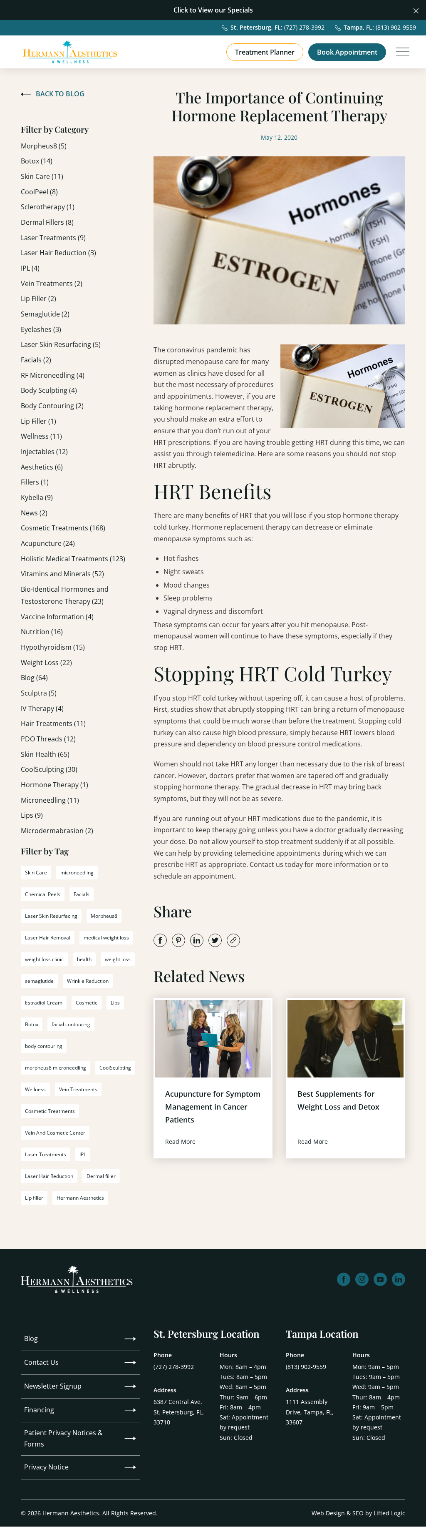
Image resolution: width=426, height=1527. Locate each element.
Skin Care (36, 872)
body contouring (43, 1046)
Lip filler (34, 1197)
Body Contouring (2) (52, 405)
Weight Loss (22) (46, 662)
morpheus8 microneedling (55, 1067)
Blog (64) (34, 677)
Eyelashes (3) (41, 329)
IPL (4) (30, 268)
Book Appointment (347, 52)
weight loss (118, 959)
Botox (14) (36, 161)
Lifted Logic (389, 1513)
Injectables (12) (44, 451)
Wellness (35, 1089)
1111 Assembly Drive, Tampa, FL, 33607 (310, 1412)
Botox (31, 1024)
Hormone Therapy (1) (54, 784)
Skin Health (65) (45, 754)
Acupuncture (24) (48, 543)
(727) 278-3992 (174, 1367)
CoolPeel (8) (39, 191)
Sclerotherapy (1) (47, 206)
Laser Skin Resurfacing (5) (61, 344)
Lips (115, 1002)
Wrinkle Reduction (88, 981)
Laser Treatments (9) (53, 237)
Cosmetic (86, 1002)
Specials (240, 10)
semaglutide (39, 981)
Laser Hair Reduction (49, 1176)
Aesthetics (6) (42, 467)
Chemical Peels (42, 894)
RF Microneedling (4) (52, 375)
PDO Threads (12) (48, 738)
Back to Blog (60, 93)
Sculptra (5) (39, 693)
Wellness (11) (41, 436)
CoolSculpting (115, 1067)
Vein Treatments (78, 1089)
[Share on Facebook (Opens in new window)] (160, 940)
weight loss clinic (44, 959)
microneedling (77, 872)
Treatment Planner (265, 52)
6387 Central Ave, (179, 1412)
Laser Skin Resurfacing (51, 915)
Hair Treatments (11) (53, 723)
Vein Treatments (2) (51, 283)
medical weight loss (106, 937)
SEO (358, 1513)
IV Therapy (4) (42, 708)
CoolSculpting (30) (49, 769)
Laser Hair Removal (47, 937)
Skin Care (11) (42, 176)
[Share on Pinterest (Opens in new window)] (178, 940)
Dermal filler (101, 1176)
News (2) (34, 512)
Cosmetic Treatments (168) (63, 527)
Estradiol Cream (43, 1002)
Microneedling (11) (50, 800)
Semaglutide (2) (45, 314)
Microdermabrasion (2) (57, 830)
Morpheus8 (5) (44, 146)
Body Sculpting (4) (49, 390)
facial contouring (71, 1024)
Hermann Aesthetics (80, 1197)
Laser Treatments (45, 1154)
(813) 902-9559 (306, 1367)
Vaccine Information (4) (57, 616)
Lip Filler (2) (38, 298)
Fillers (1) (35, 482)
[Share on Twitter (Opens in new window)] (215, 940)
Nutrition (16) (42, 631)
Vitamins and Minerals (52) (62, 573)
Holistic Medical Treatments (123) (73, 558)
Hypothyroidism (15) (53, 647)
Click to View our (199, 10)
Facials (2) (36, 359)
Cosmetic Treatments (50, 1111)
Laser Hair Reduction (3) (58, 252)
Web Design (328, 1513)
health (84, 959)
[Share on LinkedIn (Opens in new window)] (196, 940)
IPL (82, 1154)
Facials (81, 894)
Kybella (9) (37, 497)
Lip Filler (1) (38, 421)
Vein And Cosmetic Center (55, 1132)
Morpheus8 (104, 915)
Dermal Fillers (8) (47, 222)
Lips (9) (32, 815)
